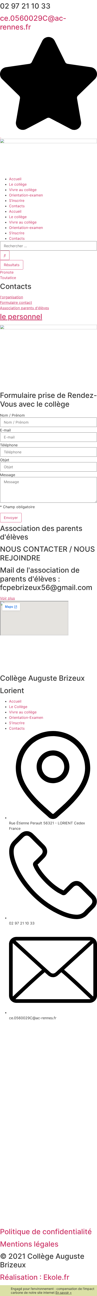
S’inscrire (16, 200)
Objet (4, 460)
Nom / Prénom (12, 415)
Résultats (11, 265)
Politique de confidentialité (46, 1231)
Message (7, 475)
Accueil (15, 179)
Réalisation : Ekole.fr (34, 1277)
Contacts (17, 206)
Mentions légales (29, 1244)
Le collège (18, 184)
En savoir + (63, 1292)
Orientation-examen (26, 195)
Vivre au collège (23, 189)
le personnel (21, 316)
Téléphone (9, 445)
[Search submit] (4, 255)
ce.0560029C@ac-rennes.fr (33, 22)
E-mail (5, 430)
